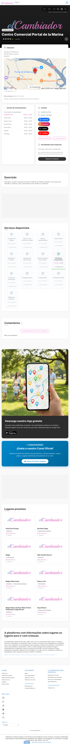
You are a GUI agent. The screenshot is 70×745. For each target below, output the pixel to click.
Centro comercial (7, 30)
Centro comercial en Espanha (46, 654)
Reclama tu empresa (52, 159)
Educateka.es (28, 686)
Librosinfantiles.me (30, 688)
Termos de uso (6, 679)
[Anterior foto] (44, 9)
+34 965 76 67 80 (45, 112)
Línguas (4, 722)
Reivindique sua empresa (55, 677)
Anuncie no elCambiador (54, 679)
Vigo (16, 2)
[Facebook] (3, 697)
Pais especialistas (30, 675)
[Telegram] (3, 713)
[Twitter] (3, 701)
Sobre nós (4, 673)
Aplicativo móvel (29, 677)
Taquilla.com (51, 688)
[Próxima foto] (54, 9)
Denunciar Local (60, 138)
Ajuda (26, 673)
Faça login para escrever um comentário (35, 331)
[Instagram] (3, 705)
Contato (4, 682)
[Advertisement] (35, 203)
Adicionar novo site (30, 679)
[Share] (66, 39)
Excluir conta (5, 684)
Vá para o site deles (46, 115)
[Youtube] (3, 717)
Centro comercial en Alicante (29, 654)
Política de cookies (7, 675)
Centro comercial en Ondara (12, 654)
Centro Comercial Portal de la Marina (57, 12)
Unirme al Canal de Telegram (36, 461)
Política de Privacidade (8, 677)
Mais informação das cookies (41, 742)
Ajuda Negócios (52, 681)
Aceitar (27, 742)
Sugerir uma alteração (45, 138)
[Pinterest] (3, 709)
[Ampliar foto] (65, 9)
